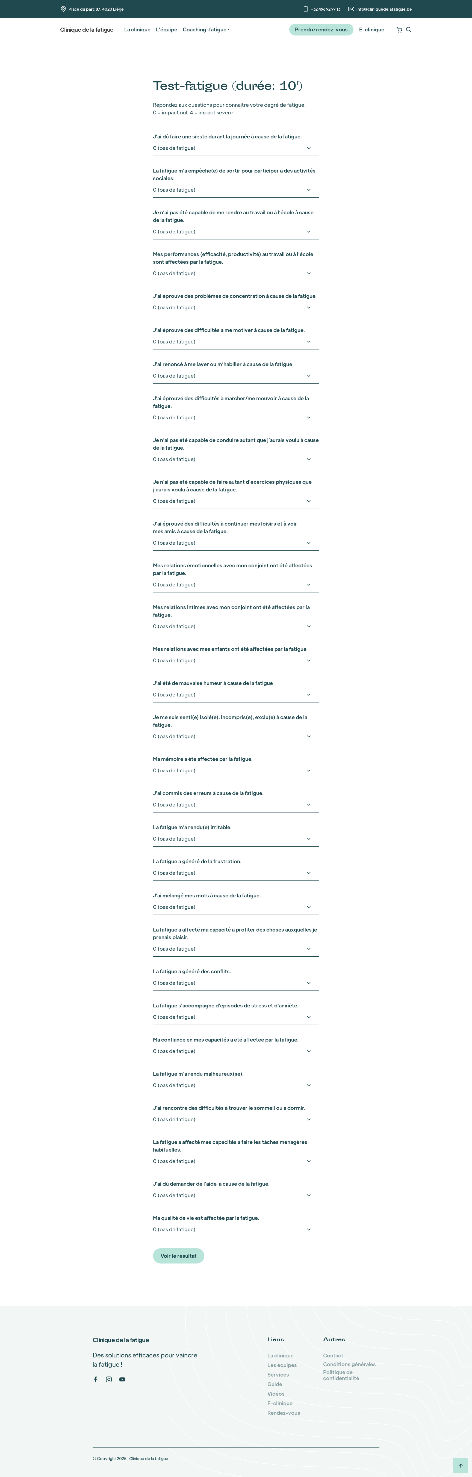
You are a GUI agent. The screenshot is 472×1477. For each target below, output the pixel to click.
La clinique (137, 29)
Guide (274, 1384)
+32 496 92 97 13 (325, 9)
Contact (333, 1355)
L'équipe (166, 29)
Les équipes (282, 1365)
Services (278, 1374)
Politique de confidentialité (341, 1375)
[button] (206, 29)
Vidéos (276, 1393)
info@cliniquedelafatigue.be (384, 9)
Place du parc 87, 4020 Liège (96, 9)
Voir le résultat (179, 1256)
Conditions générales (349, 1364)
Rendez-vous (283, 1413)
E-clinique (371, 29)
